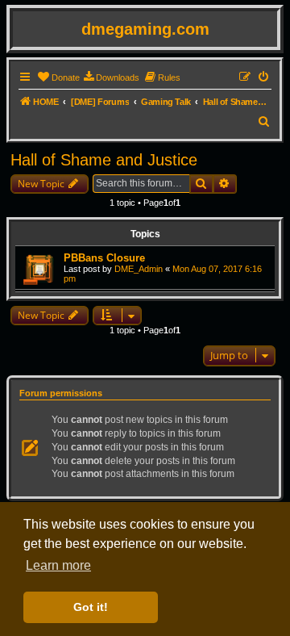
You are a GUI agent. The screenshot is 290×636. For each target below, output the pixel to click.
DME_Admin (138, 269)
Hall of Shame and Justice (103, 160)
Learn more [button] (58, 565)
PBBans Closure (104, 258)
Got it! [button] (90, 606)
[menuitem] (58, 77)
